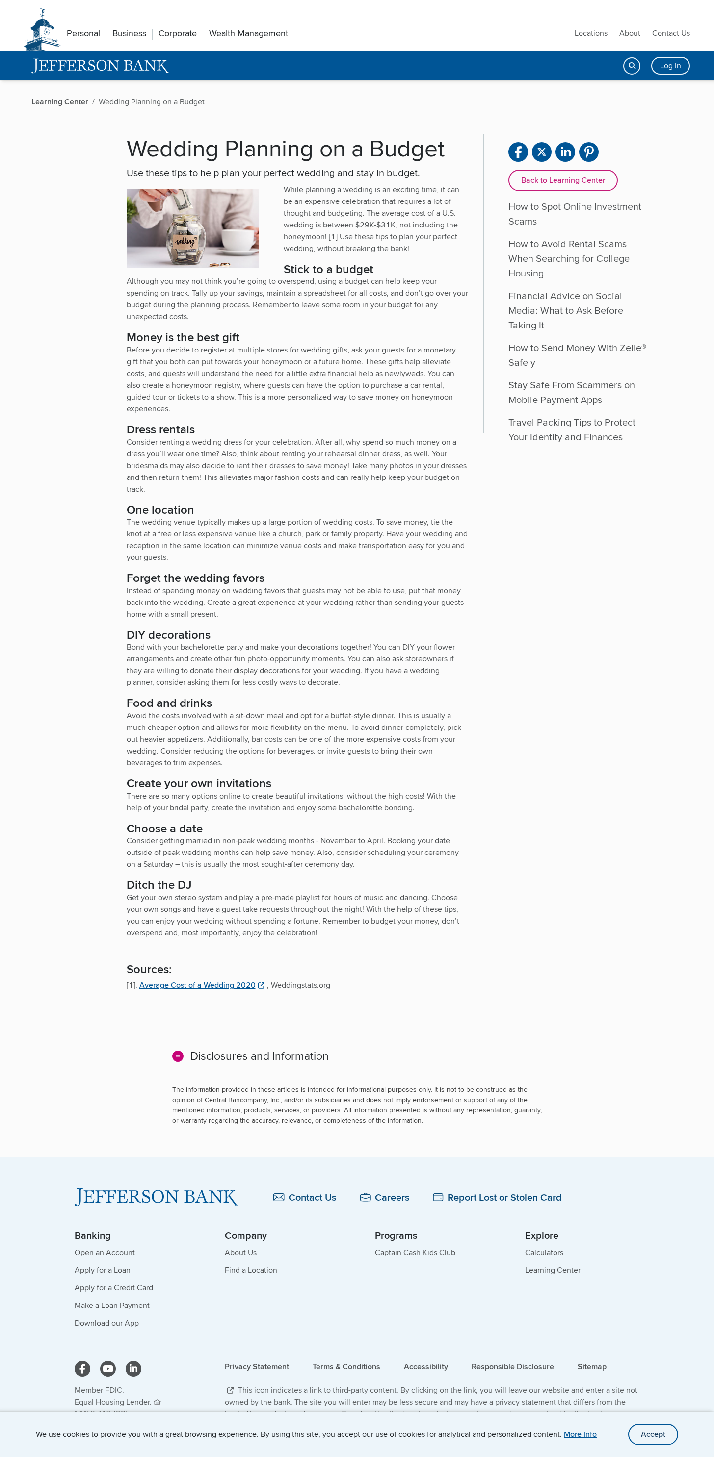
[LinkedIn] (133, 1369)
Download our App (107, 1323)
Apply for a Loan (103, 1270)
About (629, 33)
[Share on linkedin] (565, 152)
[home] (100, 66)
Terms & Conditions (346, 1366)
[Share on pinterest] (589, 152)
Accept (653, 1434)
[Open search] (631, 66)
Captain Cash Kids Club (415, 1252)
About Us (241, 1252)
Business (129, 33)
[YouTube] (108, 1369)
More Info (580, 1434)
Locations (591, 33)
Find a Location (251, 1270)
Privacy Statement (257, 1366)
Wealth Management (248, 33)
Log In (670, 65)
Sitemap (592, 1366)
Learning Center (553, 1270)
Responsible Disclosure (513, 1366)
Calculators (544, 1252)
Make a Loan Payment (112, 1305)
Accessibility (426, 1366)
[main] (357, 664)
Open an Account (105, 1252)
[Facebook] (82, 1369)
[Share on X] (542, 152)
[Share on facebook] (518, 152)
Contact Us (671, 33)
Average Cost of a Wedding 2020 (197, 985)
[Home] (156, 1197)
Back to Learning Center (563, 180)
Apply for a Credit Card (114, 1287)
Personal (83, 33)
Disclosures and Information (259, 1056)
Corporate (178, 33)
